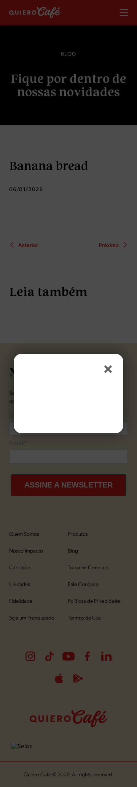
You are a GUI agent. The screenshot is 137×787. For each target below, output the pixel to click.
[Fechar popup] (108, 369)
